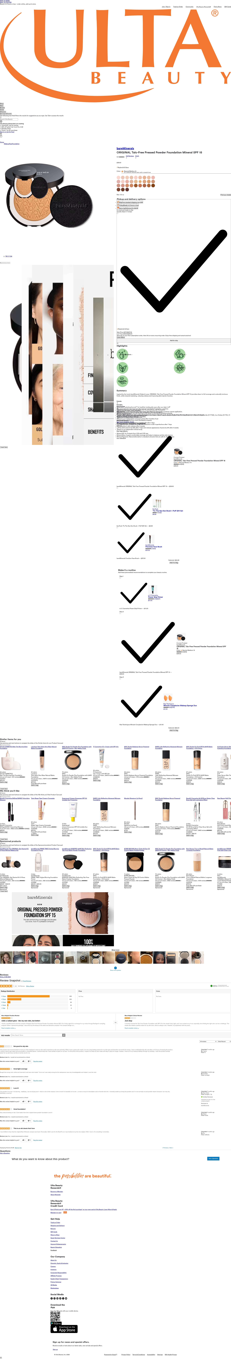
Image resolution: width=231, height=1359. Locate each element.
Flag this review (37, 1061)
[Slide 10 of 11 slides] (97, 355)
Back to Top (18, 1147)
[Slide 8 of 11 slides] (76, 355)
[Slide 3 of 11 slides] (25, 355)
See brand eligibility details (125, 422)
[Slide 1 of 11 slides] (4, 355)
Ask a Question (213, 1158)
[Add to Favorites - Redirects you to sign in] (117, 343)
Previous (165, 1147)
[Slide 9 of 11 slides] (87, 355)
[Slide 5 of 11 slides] (45, 355)
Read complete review (7, 1028)
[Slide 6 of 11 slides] (56, 355)
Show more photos (115, 970)
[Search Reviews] (63, 1035)
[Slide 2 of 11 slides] (14, 355)
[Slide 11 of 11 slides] (107, 355)
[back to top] (1, 1358)
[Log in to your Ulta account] (1, 122)
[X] (1, 134)
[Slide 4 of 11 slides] (35, 355)
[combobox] (174, 172)
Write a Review (30, 986)
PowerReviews (27, 981)
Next (171, 1147)
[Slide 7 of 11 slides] (66, 355)
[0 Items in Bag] (115, 136)
